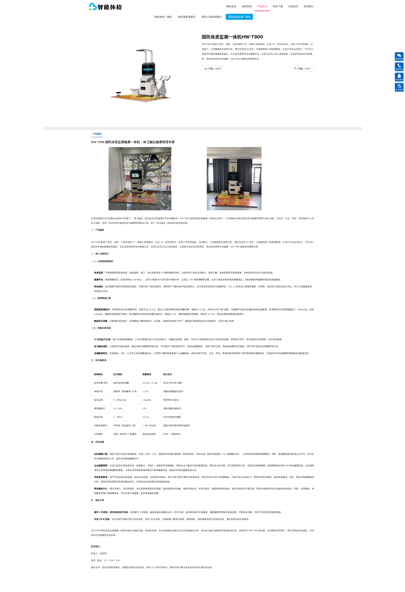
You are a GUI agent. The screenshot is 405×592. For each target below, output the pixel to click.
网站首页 (231, 6)
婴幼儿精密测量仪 (212, 16)
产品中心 (262, 6)
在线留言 (293, 6)
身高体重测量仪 (187, 16)
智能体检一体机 (163, 16)
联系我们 (309, 6)
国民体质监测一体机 (239, 16)
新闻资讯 (247, 6)
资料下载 (278, 6)
